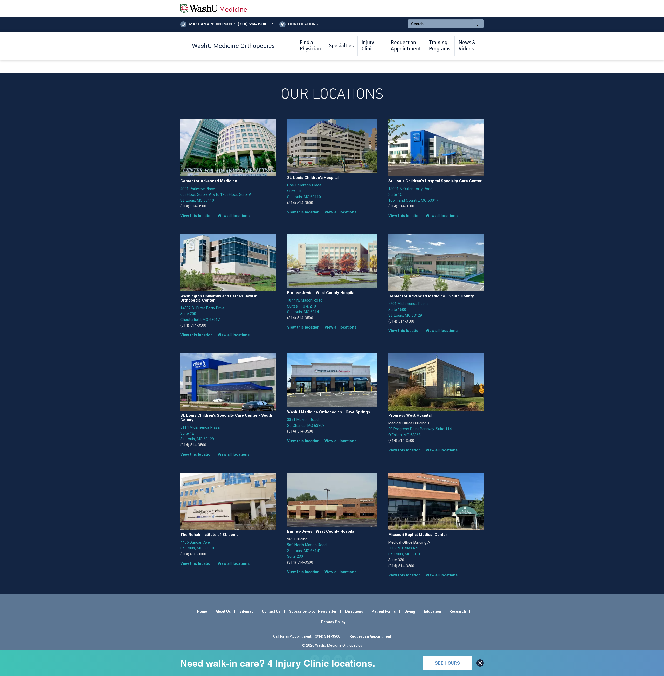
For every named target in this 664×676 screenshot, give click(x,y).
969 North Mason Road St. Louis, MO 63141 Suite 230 (307, 550)
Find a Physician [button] (310, 46)
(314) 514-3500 (193, 206)
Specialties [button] (341, 45)
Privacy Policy (333, 622)
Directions (354, 611)
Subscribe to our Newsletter (313, 611)
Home (202, 611)
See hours (447, 663)
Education (432, 611)
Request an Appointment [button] (406, 46)
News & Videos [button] (467, 46)
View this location (196, 215)
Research (457, 611)
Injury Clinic (368, 46)
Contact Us (271, 611)
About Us (223, 611)
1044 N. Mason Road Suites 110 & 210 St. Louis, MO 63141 (304, 306)
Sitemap (246, 611)
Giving (409, 611)
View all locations (234, 215)
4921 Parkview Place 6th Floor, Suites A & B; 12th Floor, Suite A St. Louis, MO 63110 (215, 194)
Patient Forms (384, 611)
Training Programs (439, 46)
